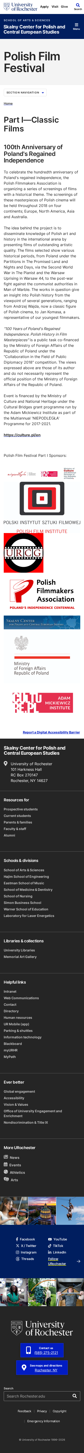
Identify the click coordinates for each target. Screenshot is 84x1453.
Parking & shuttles (18, 1030)
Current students (17, 815)
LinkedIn (59, 1252)
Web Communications (21, 998)
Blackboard (13, 1043)
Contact (10, 1004)
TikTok (58, 1245)
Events (15, 1165)
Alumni (9, 835)
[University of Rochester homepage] (20, 7)
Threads (27, 1259)
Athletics (17, 1172)
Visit (55, 6)
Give (64, 6)
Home (8, 103)
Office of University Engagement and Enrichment (33, 1113)
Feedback (24, 1411)
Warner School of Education (26, 909)
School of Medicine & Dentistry (28, 889)
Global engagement (19, 1091)
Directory (11, 1011)
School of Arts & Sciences (27, 20)
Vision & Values (16, 1104)
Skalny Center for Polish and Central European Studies (34, 29)
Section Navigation (23, 92)
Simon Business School (22, 902)
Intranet (10, 991)
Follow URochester (57, 1261)
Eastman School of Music (24, 883)
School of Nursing (18, 896)
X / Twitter (28, 1245)
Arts (14, 1180)
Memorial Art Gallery (20, 956)
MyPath (10, 1056)
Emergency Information (43, 1421)
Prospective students (21, 809)
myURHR (11, 1050)
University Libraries (19, 950)
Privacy (42, 1411)
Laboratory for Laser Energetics (29, 915)
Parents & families (18, 822)
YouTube (60, 1239)
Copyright (59, 1411)
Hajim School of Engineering (26, 876)
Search (8, 1388)
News (14, 1157)
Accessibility (14, 1098)
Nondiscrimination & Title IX (26, 1122)
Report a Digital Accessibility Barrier (51, 732)
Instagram (28, 1252)
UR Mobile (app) (16, 1024)
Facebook (27, 1239)
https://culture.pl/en (22, 434)
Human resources (18, 1017)
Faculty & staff (15, 828)
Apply (44, 6)
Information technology (23, 1037)
